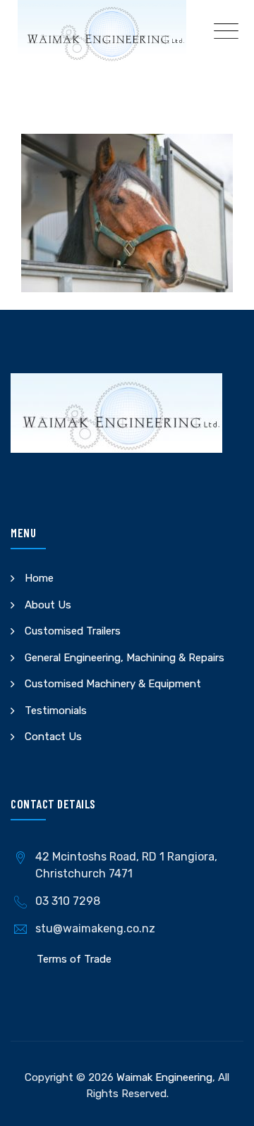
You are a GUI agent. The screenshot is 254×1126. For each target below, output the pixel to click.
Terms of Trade (74, 959)
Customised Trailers (73, 631)
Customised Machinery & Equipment (113, 683)
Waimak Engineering (164, 1077)
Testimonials (56, 710)
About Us (48, 605)
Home (39, 578)
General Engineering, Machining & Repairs (124, 657)
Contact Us (53, 736)
